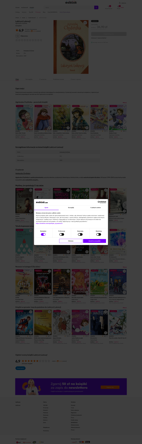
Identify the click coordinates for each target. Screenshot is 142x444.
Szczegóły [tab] (71, 207)
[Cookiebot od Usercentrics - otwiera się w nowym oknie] (99, 202)
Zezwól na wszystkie (94, 241)
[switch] (61, 234)
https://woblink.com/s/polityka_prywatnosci (49, 223)
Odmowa (70, 241)
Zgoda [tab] (46, 207)
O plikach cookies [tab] (95, 207)
